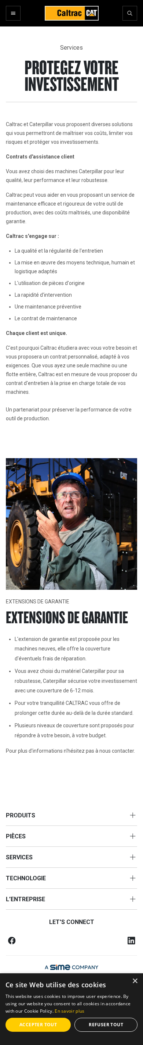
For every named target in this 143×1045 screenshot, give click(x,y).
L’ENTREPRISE (25, 899)
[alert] (71, 1009)
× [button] (135, 981)
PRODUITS (20, 815)
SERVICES (19, 857)
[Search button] (129, 13)
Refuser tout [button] (106, 1024)
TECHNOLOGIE (26, 878)
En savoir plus (69, 1011)
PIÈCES (16, 836)
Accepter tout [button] (38, 1024)
